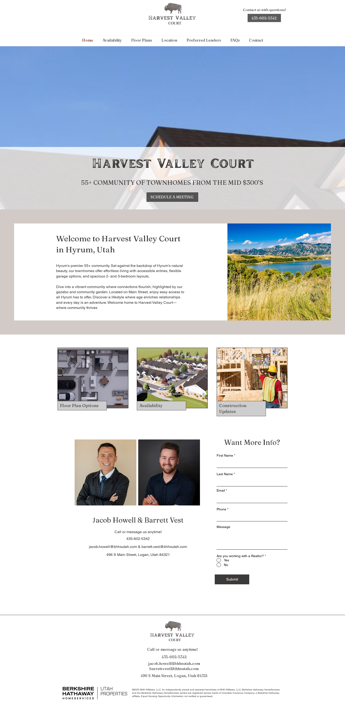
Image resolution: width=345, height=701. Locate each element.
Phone (221, 509)
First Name (225, 455)
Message (223, 526)
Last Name (225, 474)
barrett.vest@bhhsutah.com (164, 546)
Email (221, 490)
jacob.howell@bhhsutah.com (113, 546)
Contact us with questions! (264, 10)
